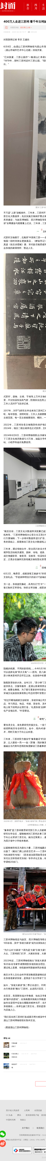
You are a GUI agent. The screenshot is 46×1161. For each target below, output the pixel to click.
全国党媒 (38, 1110)
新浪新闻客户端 (32, 1115)
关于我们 (25, 1128)
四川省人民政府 (12, 1110)
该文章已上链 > (26, 27)
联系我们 (40, 1128)
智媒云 (23, 1120)
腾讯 (19, 1115)
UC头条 (9, 1115)
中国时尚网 (10, 1120)
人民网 (27, 1110)
